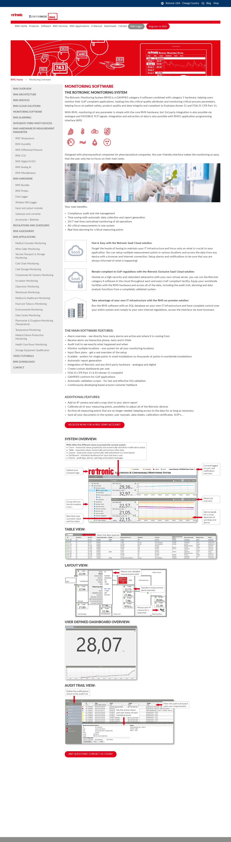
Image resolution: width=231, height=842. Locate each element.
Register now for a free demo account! (94, 425)
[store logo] (38, 16)
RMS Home (17, 80)
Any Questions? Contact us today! (90, 754)
